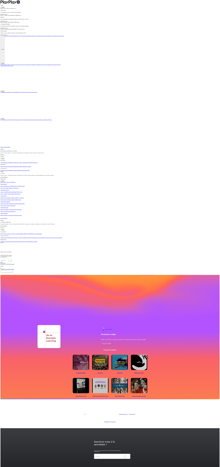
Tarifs (1, 262)
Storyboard (12, 35)
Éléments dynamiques (36, 35)
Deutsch (9, 269)
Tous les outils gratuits (58, 237)
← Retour (2, 7)
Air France (13, 233)
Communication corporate (17, 162)
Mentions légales (193, 407)
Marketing (112, 407)
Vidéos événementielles (92, 407)
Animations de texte (51, 407)
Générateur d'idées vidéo (20, 241)
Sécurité (25, 92)
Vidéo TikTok (26, 170)
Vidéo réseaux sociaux (24, 407)
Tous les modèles (82, 409)
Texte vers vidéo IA (4, 64)
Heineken (32, 233)
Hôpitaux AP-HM (27, 233)
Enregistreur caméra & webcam (58, 35)
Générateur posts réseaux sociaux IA (47, 237)
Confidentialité (198, 407)
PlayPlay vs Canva (171, 407)
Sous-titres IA (33, 64)
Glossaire (14, 241)
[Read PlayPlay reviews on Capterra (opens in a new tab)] (123, 414)
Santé (12, 166)
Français (6, 269)
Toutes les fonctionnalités (51, 409)
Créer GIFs (56, 407)
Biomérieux (21, 233)
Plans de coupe (43, 35)
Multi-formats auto (28, 35)
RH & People (138, 407)
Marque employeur (34, 162)
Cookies (204, 407)
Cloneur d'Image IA (26, 119)
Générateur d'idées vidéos (157, 407)
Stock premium (22, 35)
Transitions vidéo (49, 35)
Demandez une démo (110, 273)
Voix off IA (46, 64)
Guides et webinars (150, 407)
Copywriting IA (18, 64)
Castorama (17, 233)
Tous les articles (115, 409)
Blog (11, 241)
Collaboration (3, 92)
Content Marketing (4, 162)
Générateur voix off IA (36, 237)
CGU (189, 407)
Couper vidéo (68, 407)
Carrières (187, 407)
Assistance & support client (32, 92)
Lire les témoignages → (4, 177)
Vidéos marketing (98, 407)
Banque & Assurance (4, 166)
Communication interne (26, 162)
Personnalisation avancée (10, 92)
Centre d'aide (34, 241)
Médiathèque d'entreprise (19, 92)
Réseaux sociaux (133, 407)
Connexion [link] (3, 263)
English (12, 269)
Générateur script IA (4, 237)
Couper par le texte (9, 65)
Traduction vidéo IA (40, 64)
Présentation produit (12, 170)
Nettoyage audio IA (57, 64)
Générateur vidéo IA (12, 237)
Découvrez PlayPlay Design (7, 119)
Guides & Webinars (28, 241)
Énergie (9, 166)
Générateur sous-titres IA (27, 237)
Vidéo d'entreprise (7, 407)
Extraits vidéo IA (28, 64)
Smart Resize (32, 119)
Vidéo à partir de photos (62, 407)
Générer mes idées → (3, 225)
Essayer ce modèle (106, 343)
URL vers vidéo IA (11, 64)
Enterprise (184, 407)
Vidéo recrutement (18, 407)
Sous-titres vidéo (44, 409)
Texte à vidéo (46, 407)
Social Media (10, 162)
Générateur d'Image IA (39, 119)
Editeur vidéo (42, 407)
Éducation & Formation (27, 166)
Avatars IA (23, 64)
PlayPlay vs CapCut (154, 409)
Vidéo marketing (12, 407)
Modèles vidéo (17, 35)
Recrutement (22, 170)
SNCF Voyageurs (3, 233)
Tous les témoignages (38, 233)
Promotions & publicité (4, 170)
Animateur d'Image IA (48, 119)
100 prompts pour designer (5, 241)
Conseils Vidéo (3, 65)
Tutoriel (18, 170)
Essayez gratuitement (7, 271)
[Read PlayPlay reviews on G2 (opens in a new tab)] (132, 414)
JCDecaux (9, 233)
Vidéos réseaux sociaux (84, 407)
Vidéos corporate (78, 407)
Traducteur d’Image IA (18, 119)
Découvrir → (2, 154)
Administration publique (18, 166)
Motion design (7, 35)
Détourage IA (51, 64)
